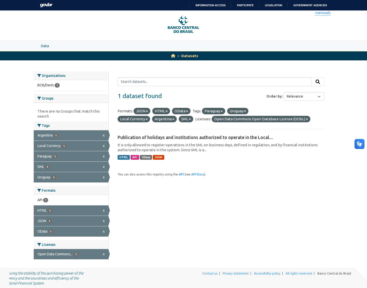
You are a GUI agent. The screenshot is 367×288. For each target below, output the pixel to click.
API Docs (197, 174)
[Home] (173, 56)
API (134, 157)
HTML (123, 157)
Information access (210, 5)
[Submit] (317, 81)
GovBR (46, 5)
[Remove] (147, 111)
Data (45, 46)
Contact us (209, 273)
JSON (158, 157)
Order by (274, 96)
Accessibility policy (267, 273)
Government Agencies (310, 5)
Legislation (273, 5)
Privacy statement (236, 273)
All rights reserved (299, 273)
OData (146, 157)
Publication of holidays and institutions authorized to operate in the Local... (195, 137)
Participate (245, 5)
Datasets (189, 56)
